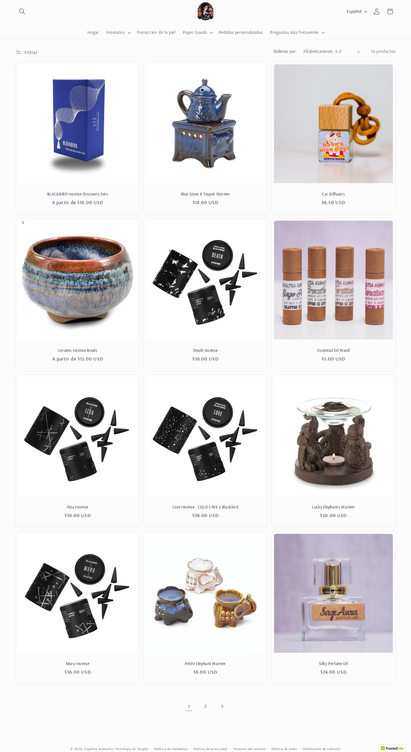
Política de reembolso (170, 749)
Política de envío (284, 749)
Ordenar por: (285, 51)
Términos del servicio (249, 749)
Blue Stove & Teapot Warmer (205, 194)
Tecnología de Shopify (131, 749)
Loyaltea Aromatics (99, 749)
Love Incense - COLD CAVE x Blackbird (205, 507)
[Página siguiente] (222, 706)
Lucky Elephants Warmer (333, 507)
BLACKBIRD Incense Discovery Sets (77, 194)
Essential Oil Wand (333, 350)
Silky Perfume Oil (333, 663)
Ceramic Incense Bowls (77, 350)
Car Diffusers (333, 194)
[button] (22, 11)
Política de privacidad (210, 749)
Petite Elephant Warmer (205, 663)
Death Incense (205, 350)
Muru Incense (77, 663)
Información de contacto (322, 749)
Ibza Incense (77, 507)
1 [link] (189, 706)
